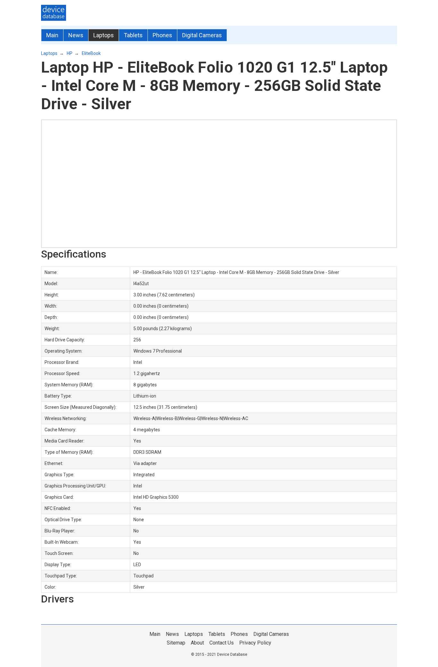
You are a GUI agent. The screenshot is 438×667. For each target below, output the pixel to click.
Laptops (103, 35)
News (75, 35)
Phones (162, 35)
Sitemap (176, 643)
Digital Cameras (202, 35)
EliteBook (91, 53)
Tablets (133, 35)
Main (52, 35)
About (197, 643)
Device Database (232, 654)
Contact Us (221, 643)
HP (69, 53)
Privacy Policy (255, 643)
